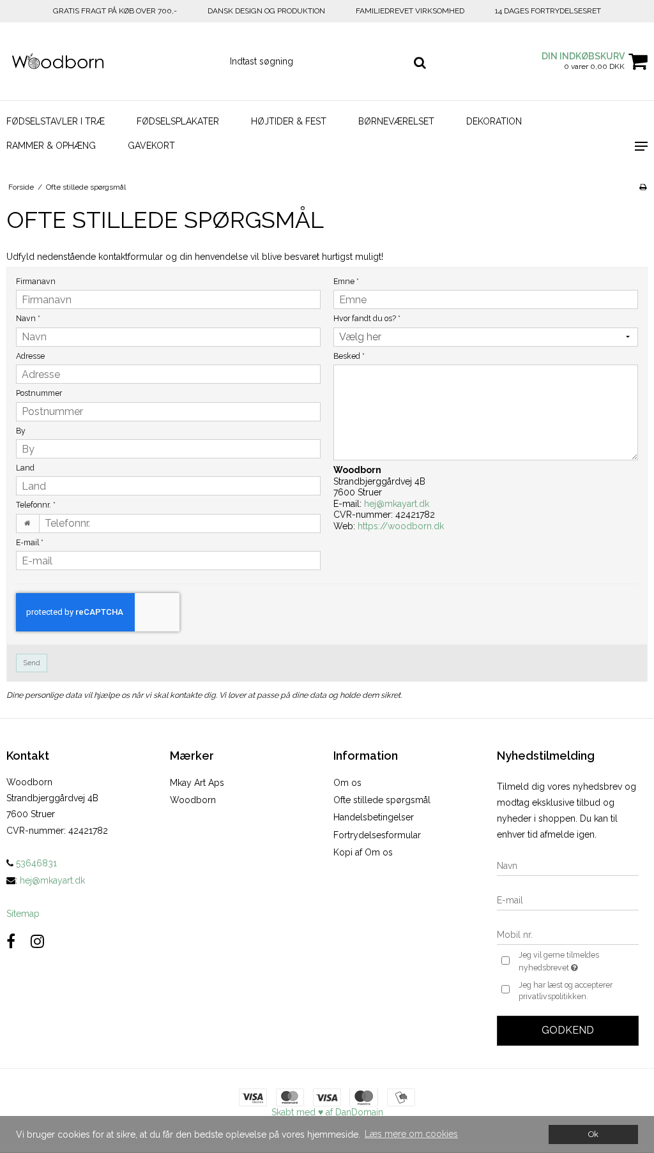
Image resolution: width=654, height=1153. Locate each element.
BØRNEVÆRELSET (396, 121)
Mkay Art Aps (197, 783)
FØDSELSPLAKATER (178, 121)
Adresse (30, 356)
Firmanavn (36, 281)
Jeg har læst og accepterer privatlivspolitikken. (565, 990)
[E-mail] (568, 899)
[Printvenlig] (643, 187)
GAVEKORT (151, 145)
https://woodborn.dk (401, 526)
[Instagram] (37, 941)
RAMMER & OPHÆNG (51, 145)
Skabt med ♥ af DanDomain (327, 1112)
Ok (593, 1134)
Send (32, 663)
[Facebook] (10, 941)
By (21, 430)
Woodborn (193, 800)
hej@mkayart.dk (396, 504)
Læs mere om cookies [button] (411, 1134)
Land (25, 467)
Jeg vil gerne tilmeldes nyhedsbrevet (578, 960)
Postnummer (39, 393)
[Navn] (568, 865)
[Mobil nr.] (568, 934)
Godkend (568, 1030)
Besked (349, 356)
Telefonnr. (36, 504)
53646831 (35, 863)
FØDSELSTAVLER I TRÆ (55, 121)
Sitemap (23, 913)
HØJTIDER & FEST (288, 121)
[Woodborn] (108, 61)
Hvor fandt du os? (366, 318)
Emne (346, 281)
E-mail (29, 542)
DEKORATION (494, 121)
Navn (28, 318)
